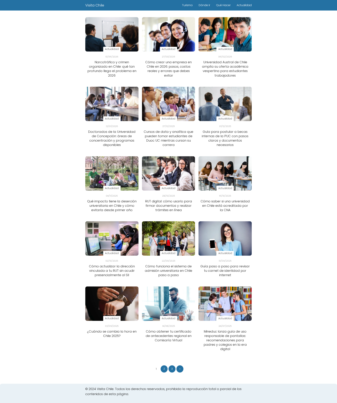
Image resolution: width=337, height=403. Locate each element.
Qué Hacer (223, 5)
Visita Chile (94, 5)
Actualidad (244, 5)
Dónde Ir (204, 5)
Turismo (187, 5)
